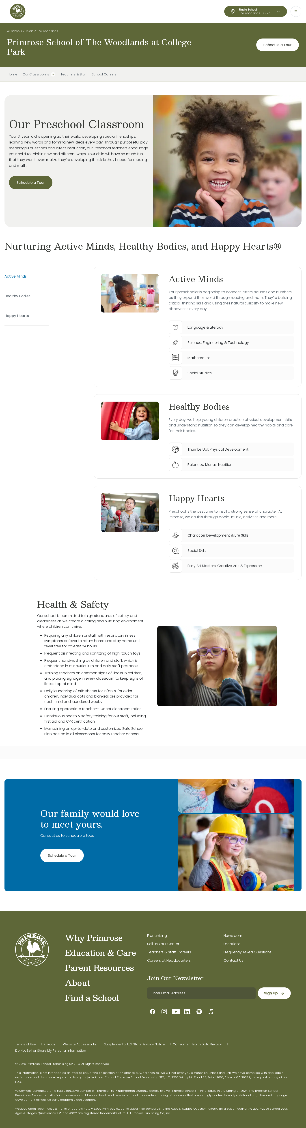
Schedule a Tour (277, 44)
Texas (29, 31)
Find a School (92, 997)
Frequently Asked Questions (248, 952)
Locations (232, 943)
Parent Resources (99, 967)
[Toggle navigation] (296, 11)
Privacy (49, 1044)
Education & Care (100, 952)
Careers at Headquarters (169, 960)
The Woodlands (47, 31)
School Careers (104, 74)
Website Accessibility (79, 1044)
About (77, 982)
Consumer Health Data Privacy (197, 1044)
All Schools (14, 31)
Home (12, 74)
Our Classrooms (36, 74)
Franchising (157, 935)
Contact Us (233, 960)
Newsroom (233, 935)
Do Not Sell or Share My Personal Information (50, 1050)
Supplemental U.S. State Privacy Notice (134, 1044)
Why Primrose (94, 937)
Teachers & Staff (73, 74)
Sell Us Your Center (163, 943)
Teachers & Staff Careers (169, 952)
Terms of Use (25, 1044)
